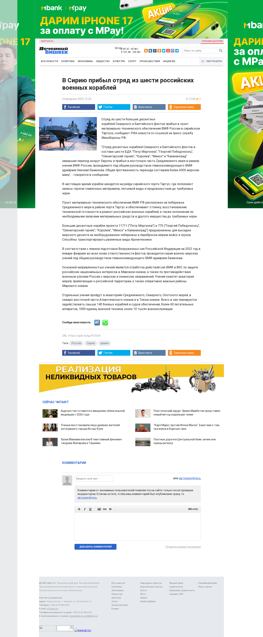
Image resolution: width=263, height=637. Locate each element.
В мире (115, 609)
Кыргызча (47, 41)
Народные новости (151, 583)
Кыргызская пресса (151, 587)
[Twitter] (163, 50)
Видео (143, 598)
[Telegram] (177, 50)
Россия (76, 343)
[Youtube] (168, 50)
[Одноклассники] (159, 50)
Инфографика (148, 601)
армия (105, 343)
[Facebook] (155, 50)
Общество (103, 61)
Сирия (91, 343)
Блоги (143, 590)
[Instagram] (172, 50)
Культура (119, 61)
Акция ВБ (169, 61)
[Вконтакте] (150, 50)
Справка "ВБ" (176, 594)
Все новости (49, 61)
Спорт (132, 61)
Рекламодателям (212, 41)
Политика (68, 61)
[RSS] (146, 50)
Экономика (85, 61)
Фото (143, 594)
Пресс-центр (205, 587)
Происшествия (150, 61)
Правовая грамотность (182, 590)
